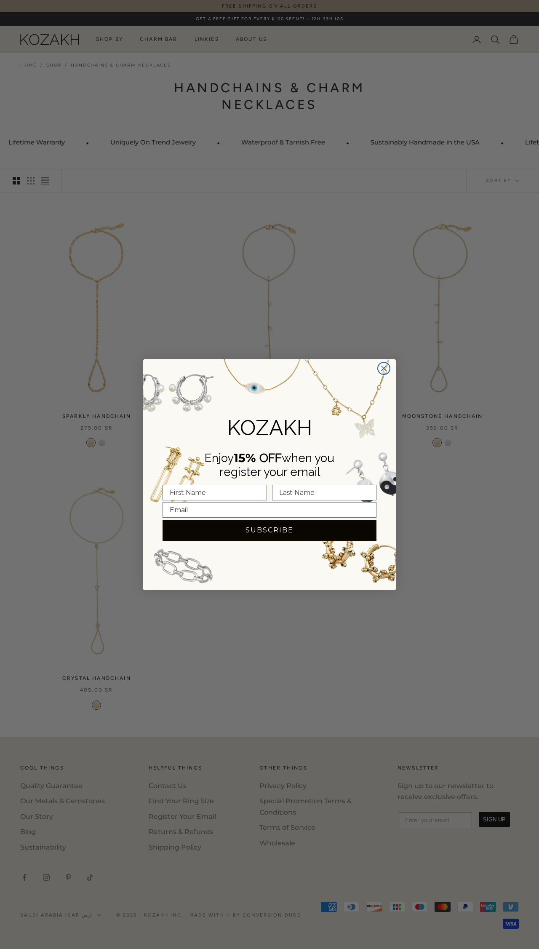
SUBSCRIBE (269, 530)
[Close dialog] (384, 368)
